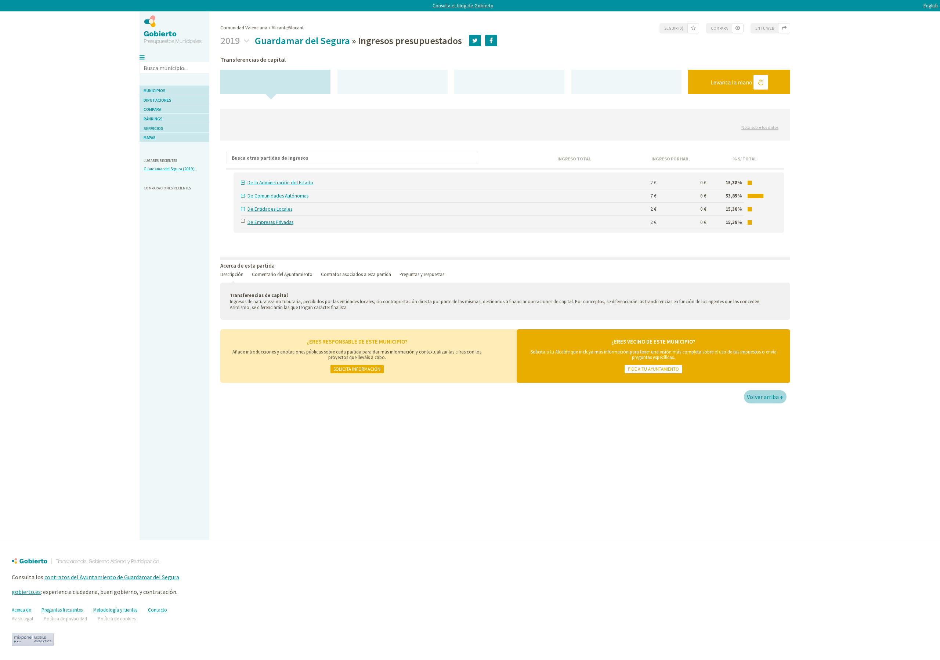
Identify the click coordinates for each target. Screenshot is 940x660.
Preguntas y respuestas (422, 274)
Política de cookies (116, 619)
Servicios (153, 128)
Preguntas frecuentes (62, 610)
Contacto (157, 610)
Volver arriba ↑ (765, 396)
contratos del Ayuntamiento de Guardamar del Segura (111, 577)
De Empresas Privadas (270, 222)
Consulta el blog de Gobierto (463, 6)
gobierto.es (26, 591)
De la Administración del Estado (280, 182)
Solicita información (356, 369)
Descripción (231, 274)
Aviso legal (22, 619)
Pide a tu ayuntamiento (653, 369)
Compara (152, 109)
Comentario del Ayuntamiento (282, 274)
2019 (231, 41)
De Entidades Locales (269, 209)
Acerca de (21, 610)
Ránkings (153, 119)
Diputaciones (157, 100)
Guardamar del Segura (302, 41)
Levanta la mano (732, 82)
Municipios (155, 90)
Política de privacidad (65, 619)
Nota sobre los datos (759, 127)
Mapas (150, 137)
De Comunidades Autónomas (277, 196)
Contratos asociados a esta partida (356, 274)
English (930, 6)
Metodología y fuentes (115, 610)
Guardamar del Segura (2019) (169, 168)
